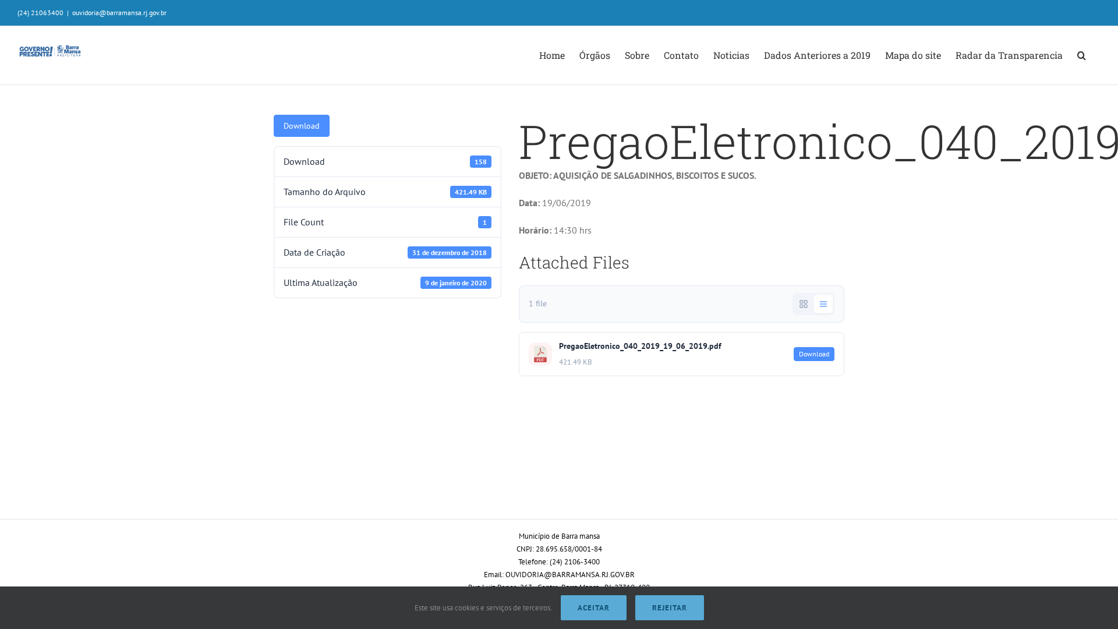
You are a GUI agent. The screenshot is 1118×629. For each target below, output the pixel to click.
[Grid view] (803, 304)
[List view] (823, 304)
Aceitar (594, 608)
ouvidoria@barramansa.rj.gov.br (119, 12)
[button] (1081, 55)
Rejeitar (669, 608)
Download (302, 126)
